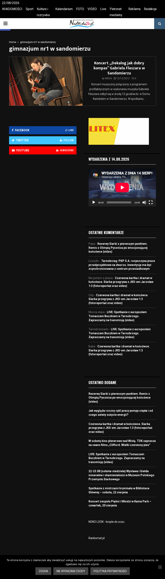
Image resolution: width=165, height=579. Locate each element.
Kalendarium (64, 9)
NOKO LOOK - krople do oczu (106, 521)
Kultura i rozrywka (43, 12)
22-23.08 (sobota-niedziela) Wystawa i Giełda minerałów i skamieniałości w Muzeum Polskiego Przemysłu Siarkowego (121, 475)
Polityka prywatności (110, 571)
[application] (122, 187)
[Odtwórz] (94, 202)
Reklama (134, 9)
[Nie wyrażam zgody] (160, 567)
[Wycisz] (144, 202)
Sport (29, 9)
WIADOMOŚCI (12, 9)
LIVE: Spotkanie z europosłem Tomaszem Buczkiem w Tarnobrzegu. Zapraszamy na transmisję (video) (118, 316)
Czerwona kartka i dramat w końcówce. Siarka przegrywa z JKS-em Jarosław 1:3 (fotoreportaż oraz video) (121, 281)
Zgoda (43, 571)
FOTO (80, 9)
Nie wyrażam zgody (71, 571)
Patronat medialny (116, 12)
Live (103, 9)
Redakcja (150, 9)
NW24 (108, 78)
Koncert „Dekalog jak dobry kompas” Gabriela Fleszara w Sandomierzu (119, 68)
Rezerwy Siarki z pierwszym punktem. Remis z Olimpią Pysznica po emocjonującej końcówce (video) (118, 247)
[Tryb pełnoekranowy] (151, 202)
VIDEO (92, 9)
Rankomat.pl (97, 538)
